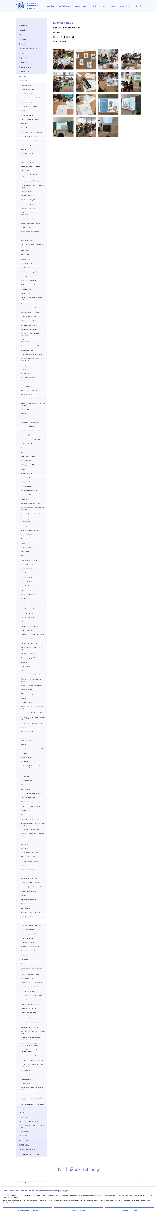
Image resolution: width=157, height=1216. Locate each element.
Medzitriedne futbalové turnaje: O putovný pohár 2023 (33, 1032)
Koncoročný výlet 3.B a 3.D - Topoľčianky (32, 982)
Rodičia (103, 6)
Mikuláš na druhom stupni (28, 377)
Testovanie (22, 53)
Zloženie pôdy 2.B (26, 495)
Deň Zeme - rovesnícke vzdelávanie (31, 772)
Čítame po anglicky (26, 740)
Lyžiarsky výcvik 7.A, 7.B (27, 465)
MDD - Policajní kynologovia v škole (30, 912)
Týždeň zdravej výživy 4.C (28, 195)
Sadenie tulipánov (26, 170)
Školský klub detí (64, 6)
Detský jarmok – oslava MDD (29, 878)
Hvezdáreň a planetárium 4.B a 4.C (30, 223)
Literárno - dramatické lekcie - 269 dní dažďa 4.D (33, 834)
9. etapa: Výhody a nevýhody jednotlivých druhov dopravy (32, 1065)
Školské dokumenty (25, 67)
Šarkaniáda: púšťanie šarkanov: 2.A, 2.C (31, 354)
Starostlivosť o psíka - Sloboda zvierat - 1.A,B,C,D (31, 176)
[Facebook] (137, 6)
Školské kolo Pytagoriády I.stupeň (30, 422)
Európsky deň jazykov (27, 115)
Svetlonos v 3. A (25, 293)
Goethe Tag (24, 662)
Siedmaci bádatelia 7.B (27, 639)
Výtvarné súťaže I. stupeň (28, 951)
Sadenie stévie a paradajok (28, 797)
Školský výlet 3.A (25, 1083)
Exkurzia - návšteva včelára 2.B (29, 852)
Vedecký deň (24, 959)
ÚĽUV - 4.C (24, 149)
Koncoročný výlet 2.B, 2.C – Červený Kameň (33, 887)
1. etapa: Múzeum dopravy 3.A (29, 1004)
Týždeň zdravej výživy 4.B (28, 200)
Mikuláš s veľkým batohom (28, 382)
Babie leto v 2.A (25, 259)
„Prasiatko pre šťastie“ (27, 478)
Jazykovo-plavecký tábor (28, 89)
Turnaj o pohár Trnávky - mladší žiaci (31, 925)
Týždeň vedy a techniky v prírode (30, 272)
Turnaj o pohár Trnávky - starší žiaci (30, 929)
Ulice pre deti (24, 815)
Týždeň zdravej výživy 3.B (28, 191)
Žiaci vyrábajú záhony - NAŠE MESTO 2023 (32, 749)
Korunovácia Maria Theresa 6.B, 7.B (30, 1094)
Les (22, 670)
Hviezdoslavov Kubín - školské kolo (30, 503)
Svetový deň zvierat (26, 158)
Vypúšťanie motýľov (26, 904)
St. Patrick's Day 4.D (26, 630)
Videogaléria (24, 1117)
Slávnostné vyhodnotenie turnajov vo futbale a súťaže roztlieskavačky (31, 1044)
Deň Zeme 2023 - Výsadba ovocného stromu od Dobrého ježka (33, 767)
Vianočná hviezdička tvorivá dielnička (31, 439)
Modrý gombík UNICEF (27, 938)
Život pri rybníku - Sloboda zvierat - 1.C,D (32, 713)
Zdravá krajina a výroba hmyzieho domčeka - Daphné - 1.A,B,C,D (33, 718)
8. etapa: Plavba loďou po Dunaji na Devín (32, 1060)
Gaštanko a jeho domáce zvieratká (30, 166)
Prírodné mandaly (26, 304)
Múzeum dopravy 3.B (27, 219)
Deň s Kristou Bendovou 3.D (28, 460)
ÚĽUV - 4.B (24, 123)
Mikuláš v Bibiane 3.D (27, 386)
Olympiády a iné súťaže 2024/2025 (30, 48)
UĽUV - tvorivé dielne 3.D (28, 857)
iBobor (23, 452)
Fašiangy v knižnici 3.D (27, 581)
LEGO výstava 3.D (26, 622)
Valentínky (24, 539)
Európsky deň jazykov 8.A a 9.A (29, 141)
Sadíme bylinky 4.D (26, 840)
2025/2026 (23, 1136)
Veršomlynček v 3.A (26, 590)
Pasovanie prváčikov (26, 102)
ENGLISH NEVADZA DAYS (28, 917)
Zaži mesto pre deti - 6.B (27, 321)
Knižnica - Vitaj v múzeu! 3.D (28, 934)
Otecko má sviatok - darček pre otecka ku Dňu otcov (32, 969)
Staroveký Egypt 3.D (26, 776)
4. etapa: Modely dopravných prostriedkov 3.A (32, 1018)
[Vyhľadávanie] (140, 6)
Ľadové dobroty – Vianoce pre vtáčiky (31, 399)
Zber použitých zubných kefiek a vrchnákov (33, 1104)
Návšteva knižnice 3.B (27, 240)
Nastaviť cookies (78, 1210)
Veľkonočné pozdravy (27, 694)
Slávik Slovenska (25, 666)
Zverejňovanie (124, 6)
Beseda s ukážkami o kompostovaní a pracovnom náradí (31, 520)
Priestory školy (24, 62)
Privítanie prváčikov (26, 85)
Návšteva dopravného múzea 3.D (30, 346)
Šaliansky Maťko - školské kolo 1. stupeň (32, 316)
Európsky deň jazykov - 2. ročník (29, 136)
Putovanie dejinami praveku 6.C (29, 626)
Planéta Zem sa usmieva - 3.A (29, 280)
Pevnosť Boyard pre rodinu (28, 891)
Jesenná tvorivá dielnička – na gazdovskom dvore (33, 298)
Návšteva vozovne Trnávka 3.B (29, 329)
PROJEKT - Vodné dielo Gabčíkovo (30, 119)
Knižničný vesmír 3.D (26, 276)
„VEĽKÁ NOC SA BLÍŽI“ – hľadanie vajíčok (32, 685)
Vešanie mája (24, 802)
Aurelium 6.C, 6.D (26, 908)
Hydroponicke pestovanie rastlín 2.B (31, 946)
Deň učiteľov (24, 727)
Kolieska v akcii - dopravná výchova (30, 882)
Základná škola (49, 6)
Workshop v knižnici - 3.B (27, 757)
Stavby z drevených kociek (28, 613)
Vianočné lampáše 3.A (27, 435)
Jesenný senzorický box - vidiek (29, 162)
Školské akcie (23, 25)
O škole (94, 6)
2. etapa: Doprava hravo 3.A (28, 1008)
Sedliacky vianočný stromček (29, 365)
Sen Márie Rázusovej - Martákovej (30, 861)
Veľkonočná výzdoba (26, 689)
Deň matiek (24, 874)
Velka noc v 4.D (25, 698)
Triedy (21, 34)
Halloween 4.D (25, 250)
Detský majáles (25, 785)
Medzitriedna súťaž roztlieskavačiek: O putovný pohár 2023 (31, 1038)
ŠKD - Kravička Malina (27, 94)
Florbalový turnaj (25, 268)
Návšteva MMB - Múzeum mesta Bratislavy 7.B (33, 648)
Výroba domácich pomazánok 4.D (30, 829)
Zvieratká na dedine (26, 486)
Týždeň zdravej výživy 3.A (28, 204)
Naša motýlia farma (26, 789)
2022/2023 (23, 81)
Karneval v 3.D (25, 586)
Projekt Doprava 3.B (26, 227)
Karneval (23, 573)
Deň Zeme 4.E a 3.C (26, 761)
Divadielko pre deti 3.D (27, 373)
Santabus (23, 369)
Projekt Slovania (25, 810)
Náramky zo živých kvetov (28, 964)
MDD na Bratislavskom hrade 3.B (30, 974)
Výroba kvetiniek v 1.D (27, 153)
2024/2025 (23, 1113)
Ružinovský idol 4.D (26, 844)
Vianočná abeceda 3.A (27, 443)
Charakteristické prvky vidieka (29, 106)
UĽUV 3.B (23, 744)
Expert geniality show (27, 569)
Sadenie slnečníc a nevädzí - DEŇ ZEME (31, 793)
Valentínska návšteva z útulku (29, 1121)
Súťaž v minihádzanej (26, 780)
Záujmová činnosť (24, 58)
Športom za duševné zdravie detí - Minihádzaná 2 (30, 340)
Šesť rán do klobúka (26, 534)
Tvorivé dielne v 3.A (26, 1079)
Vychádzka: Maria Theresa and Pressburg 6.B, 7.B (33, 1088)
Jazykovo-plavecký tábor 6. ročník (30, 819)
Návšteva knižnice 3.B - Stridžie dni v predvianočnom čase (31, 334)
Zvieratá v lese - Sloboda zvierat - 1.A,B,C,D (32, 723)
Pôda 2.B (23, 413)
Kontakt (113, 6)
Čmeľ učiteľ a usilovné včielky (29, 325)
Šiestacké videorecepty (27, 617)
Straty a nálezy (24, 1131)
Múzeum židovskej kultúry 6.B (29, 643)
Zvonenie (22, 44)
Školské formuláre (25, 72)
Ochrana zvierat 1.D (26, 556)
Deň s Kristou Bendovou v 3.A (29, 594)
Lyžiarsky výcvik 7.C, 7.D (27, 564)
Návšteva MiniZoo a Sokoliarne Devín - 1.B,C (33, 181)
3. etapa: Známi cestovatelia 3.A (29, 1012)
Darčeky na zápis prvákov (28, 456)
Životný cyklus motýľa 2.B (28, 577)
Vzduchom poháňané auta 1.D (29, 560)
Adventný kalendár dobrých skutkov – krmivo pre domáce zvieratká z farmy (33, 604)
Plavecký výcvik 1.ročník (27, 991)
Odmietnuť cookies (129, 1210)
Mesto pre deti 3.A (26, 1075)
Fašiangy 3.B (24, 598)
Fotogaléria (22, 76)
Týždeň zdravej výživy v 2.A (28, 208)
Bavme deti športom (26, 418)
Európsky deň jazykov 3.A (28, 145)
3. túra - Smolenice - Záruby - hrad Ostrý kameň (33, 1126)
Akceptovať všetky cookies (27, 1210)
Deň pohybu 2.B (25, 848)
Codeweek (24, 236)
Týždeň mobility (25, 111)
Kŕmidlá (23, 469)
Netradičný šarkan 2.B (27, 350)
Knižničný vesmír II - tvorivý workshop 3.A (32, 431)
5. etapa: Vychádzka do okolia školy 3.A (31, 1023)
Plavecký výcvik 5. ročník (27, 942)
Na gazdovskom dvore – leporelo (30, 530)
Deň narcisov (24, 753)
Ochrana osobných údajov (27, 1149)
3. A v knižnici (24, 865)
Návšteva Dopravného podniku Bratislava (32, 312)
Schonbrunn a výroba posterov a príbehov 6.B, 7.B (32, 1099)
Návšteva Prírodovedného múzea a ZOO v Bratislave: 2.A (32, 359)
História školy (23, 30)
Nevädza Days (25, 921)
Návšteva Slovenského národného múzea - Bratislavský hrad (33, 508)
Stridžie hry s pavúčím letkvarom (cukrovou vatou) (33, 245)
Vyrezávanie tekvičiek (27, 289)
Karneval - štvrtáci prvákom (28, 609)
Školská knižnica (24, 1145)
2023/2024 (23, 1108)
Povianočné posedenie (27, 448)
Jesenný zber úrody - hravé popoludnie (32, 132)
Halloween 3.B (25, 255)
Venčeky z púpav (25, 895)
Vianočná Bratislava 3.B (27, 426)
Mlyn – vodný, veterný (27, 473)
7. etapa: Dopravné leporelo (28, 1056)
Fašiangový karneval (26, 526)
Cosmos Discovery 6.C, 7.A (28, 547)
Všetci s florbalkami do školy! (29, 732)
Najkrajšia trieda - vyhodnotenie (29, 1027)
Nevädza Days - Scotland (27, 870)
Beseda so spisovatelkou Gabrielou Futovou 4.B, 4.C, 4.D (33, 824)
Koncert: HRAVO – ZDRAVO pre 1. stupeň (32, 634)
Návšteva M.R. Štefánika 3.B (28, 653)
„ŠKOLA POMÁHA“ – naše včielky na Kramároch (31, 680)
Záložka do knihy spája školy (28, 308)
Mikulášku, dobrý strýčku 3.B (29, 390)
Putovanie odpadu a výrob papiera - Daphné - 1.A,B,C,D (33, 707)
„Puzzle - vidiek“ (25, 482)
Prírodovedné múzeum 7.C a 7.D (30, 395)
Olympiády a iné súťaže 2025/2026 (30, 1154)
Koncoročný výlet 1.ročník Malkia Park (31, 995)
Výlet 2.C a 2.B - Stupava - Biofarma (30, 806)
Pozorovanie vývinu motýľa (28, 899)
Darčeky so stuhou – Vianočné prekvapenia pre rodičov (33, 404)
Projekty (21, 21)
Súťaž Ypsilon (24, 499)
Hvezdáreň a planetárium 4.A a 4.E (30, 232)
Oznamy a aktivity (80, 6)
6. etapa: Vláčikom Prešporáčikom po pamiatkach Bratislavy (31, 1050)
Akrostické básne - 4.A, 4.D (28, 978)
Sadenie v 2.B (24, 736)
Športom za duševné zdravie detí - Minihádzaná (30, 213)
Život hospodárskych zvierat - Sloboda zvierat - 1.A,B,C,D (33, 186)
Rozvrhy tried (23, 1140)
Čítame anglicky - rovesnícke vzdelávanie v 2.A (32, 514)
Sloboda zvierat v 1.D (26, 409)
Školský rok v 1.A (25, 955)
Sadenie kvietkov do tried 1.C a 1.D (30, 98)
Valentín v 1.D (25, 543)
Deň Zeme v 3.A (25, 1070)
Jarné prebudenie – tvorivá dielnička (31, 675)
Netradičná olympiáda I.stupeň (29, 987)
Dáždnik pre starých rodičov (28, 285)
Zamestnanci (23, 39)
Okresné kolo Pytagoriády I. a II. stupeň (31, 658)
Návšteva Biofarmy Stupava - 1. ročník (31, 128)
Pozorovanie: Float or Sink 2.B (29, 490)
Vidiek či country (25, 551)
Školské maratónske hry (27, 702)
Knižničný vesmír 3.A (26, 263)
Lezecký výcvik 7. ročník (27, 1000)
